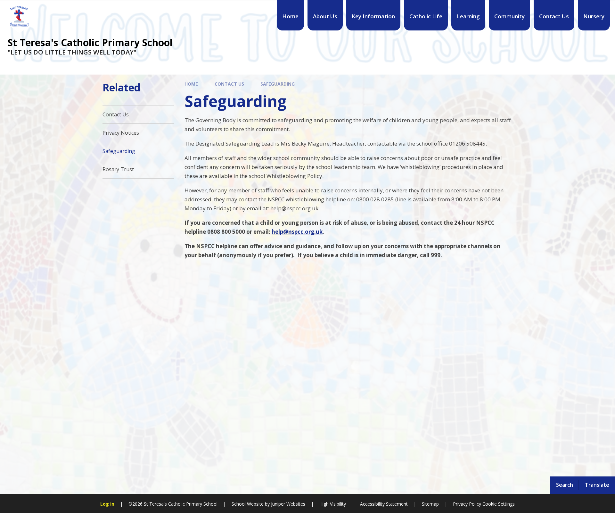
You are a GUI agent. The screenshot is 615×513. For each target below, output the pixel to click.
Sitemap (430, 504)
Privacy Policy (467, 504)
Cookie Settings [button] (498, 504)
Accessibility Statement (384, 504)
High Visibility (332, 504)
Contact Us (229, 84)
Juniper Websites (287, 504)
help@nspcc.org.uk (297, 231)
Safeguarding (277, 84)
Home (191, 84)
